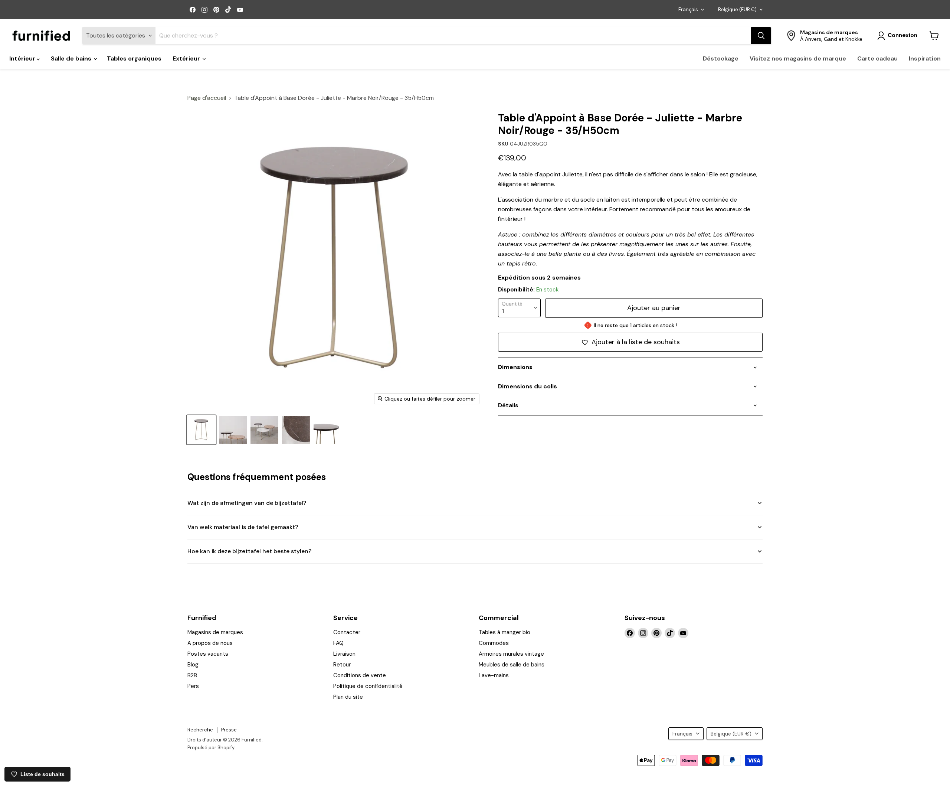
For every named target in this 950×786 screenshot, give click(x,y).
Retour (342, 664)
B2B (192, 675)
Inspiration (925, 58)
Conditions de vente (359, 675)
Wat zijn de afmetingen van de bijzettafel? (246, 503)
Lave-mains (494, 675)
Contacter (346, 632)
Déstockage (720, 58)
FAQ (338, 643)
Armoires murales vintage (511, 654)
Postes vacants (207, 654)
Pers (193, 686)
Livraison (344, 654)
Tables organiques (134, 58)
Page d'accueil (206, 98)
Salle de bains (72, 58)
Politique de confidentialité (368, 686)
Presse (229, 730)
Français (688, 9)
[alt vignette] (264, 429)
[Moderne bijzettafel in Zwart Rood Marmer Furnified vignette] (296, 429)
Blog (193, 664)
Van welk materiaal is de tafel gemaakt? (242, 527)
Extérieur (187, 58)
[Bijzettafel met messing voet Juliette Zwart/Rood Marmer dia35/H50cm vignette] (233, 429)
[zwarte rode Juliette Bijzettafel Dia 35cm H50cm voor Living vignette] (327, 429)
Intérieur (23, 58)
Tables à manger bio (504, 632)
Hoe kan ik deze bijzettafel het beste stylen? (249, 551)
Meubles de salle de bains (511, 664)
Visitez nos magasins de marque (798, 58)
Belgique (737, 9)
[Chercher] (761, 35)
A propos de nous (210, 643)
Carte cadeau (877, 58)
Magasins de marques (215, 632)
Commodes (494, 643)
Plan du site (348, 697)
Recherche (200, 730)
